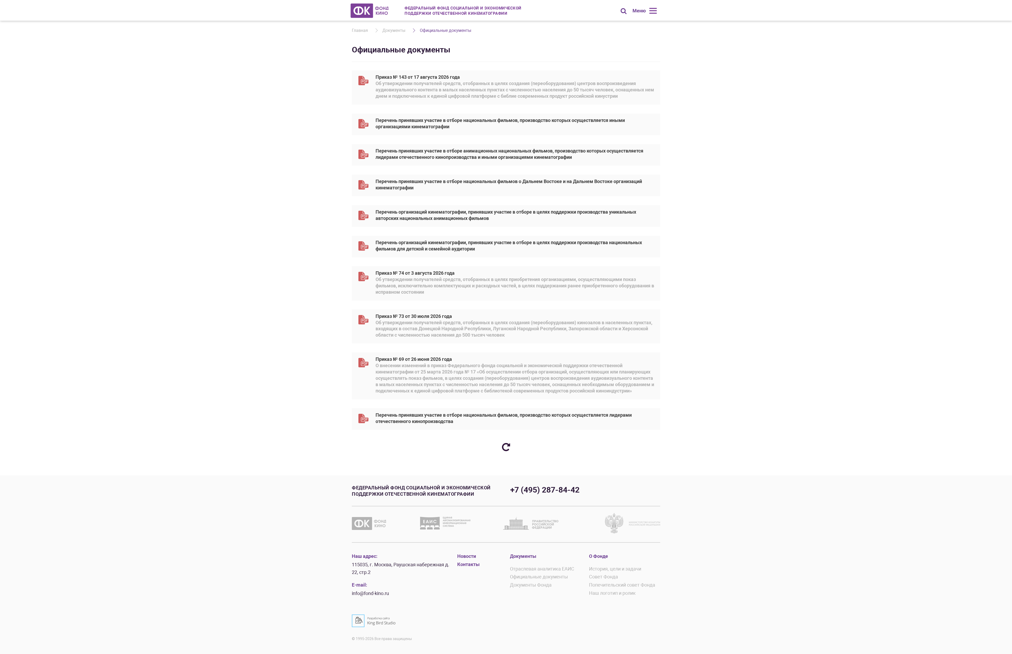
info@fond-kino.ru (370, 593)
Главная (360, 30)
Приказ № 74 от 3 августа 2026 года (515, 282)
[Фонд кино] (370, 10)
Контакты (468, 564)
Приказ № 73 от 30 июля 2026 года (514, 325)
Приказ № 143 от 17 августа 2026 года (515, 86)
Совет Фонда (603, 576)
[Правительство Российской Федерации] (530, 523)
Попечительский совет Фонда (622, 585)
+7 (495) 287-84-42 (545, 489)
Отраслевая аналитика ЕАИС (542, 569)
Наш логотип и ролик (612, 593)
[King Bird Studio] (373, 620)
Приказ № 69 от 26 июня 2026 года (515, 375)
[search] (623, 11)
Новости (466, 556)
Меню (639, 10)
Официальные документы (539, 576)
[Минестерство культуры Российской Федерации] (632, 523)
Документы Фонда (531, 585)
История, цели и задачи (615, 569)
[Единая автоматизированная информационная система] (446, 523)
